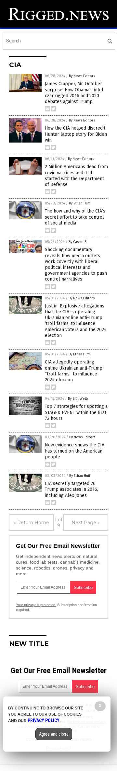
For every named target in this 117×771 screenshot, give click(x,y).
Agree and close (54, 734)
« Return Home (31, 522)
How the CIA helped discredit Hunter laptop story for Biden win (76, 134)
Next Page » (86, 522)
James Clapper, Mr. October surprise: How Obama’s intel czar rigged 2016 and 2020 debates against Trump (74, 92)
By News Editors (82, 76)
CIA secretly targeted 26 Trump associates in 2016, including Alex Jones (71, 489)
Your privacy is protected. (36, 605)
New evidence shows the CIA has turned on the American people (74, 450)
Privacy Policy (43, 720)
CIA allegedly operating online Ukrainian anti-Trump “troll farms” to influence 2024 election (73, 371)
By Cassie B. (78, 242)
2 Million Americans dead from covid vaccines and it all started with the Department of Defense (76, 175)
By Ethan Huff (79, 203)
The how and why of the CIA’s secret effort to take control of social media (75, 216)
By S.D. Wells (78, 399)
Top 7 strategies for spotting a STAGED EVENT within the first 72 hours (76, 412)
